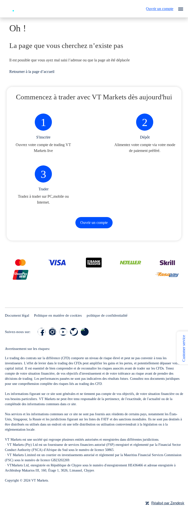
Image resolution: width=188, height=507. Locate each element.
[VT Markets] (23, 8)
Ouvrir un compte (159, 9)
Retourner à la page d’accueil (31, 71)
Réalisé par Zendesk (167, 503)
